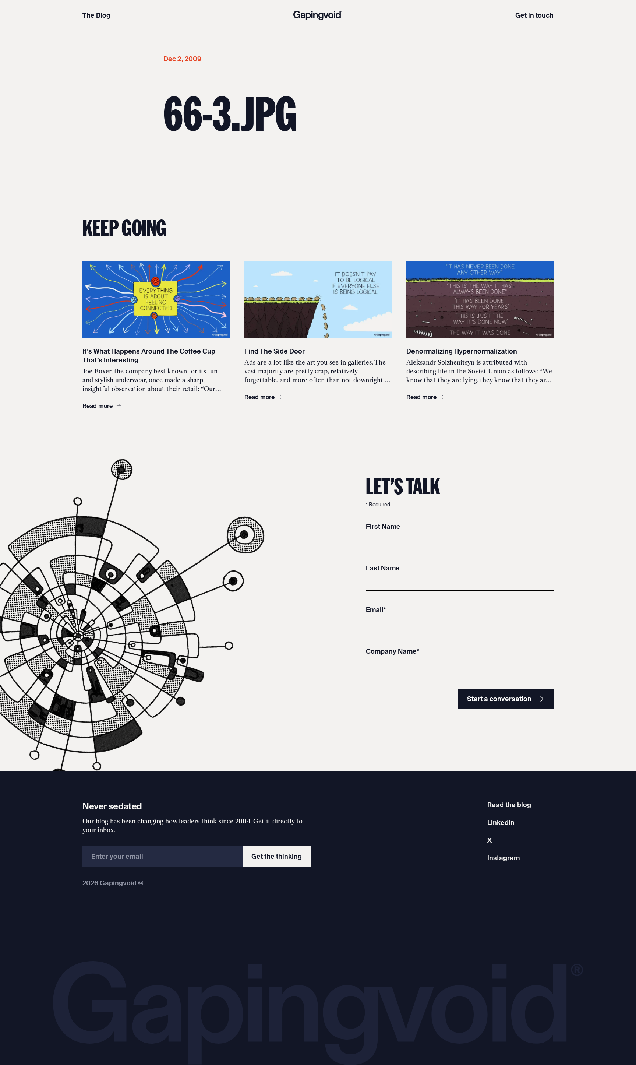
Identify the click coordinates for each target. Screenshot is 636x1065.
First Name (383, 526)
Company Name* (392, 651)
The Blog (96, 15)
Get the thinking (276, 856)
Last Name (383, 568)
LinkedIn (501, 822)
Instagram (503, 858)
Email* (376, 610)
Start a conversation (499, 699)
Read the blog (509, 805)
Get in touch (534, 15)
